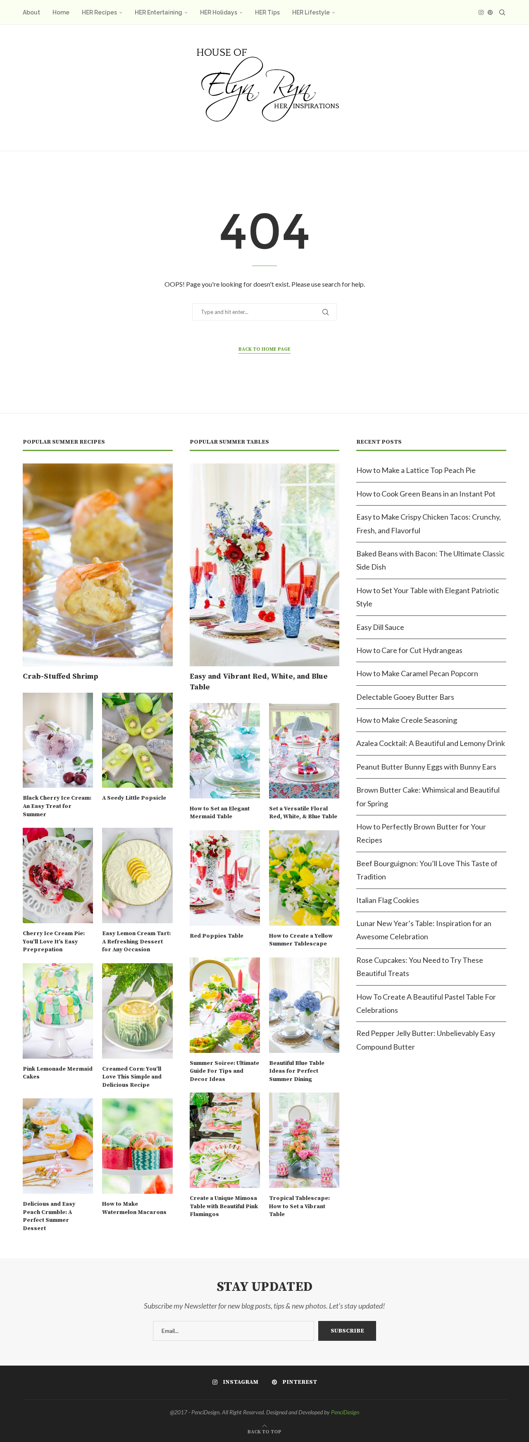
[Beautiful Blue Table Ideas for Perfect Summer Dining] (304, 1005)
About (31, 12)
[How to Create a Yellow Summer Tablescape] (304, 878)
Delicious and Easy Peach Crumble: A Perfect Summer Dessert (49, 1216)
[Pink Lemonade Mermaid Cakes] (58, 1011)
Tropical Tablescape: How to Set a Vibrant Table (299, 1206)
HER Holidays (218, 12)
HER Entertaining (158, 12)
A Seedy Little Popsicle (134, 798)
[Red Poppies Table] (225, 878)
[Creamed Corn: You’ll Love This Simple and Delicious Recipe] (137, 1011)
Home (60, 12)
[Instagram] (481, 12)
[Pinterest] (490, 12)
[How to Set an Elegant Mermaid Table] (225, 750)
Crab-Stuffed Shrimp (60, 676)
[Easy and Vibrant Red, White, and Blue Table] (265, 564)
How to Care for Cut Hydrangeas (409, 650)
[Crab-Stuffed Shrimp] (98, 564)
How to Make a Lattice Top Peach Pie (416, 470)
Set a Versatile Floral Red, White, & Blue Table (303, 813)
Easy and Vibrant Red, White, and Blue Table (259, 681)
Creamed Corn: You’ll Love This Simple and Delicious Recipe (132, 1077)
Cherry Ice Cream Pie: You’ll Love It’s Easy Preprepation (54, 941)
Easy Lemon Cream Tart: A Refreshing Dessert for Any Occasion (136, 941)
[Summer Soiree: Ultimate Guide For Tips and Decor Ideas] (225, 1005)
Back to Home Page (264, 349)
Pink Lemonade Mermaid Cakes (58, 1073)
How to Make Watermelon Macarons (134, 1208)
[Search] (502, 12)
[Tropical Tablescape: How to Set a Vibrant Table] (304, 1140)
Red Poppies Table (216, 936)
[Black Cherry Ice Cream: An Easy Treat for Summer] (58, 740)
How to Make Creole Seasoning (406, 720)
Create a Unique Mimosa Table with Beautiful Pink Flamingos (224, 1206)
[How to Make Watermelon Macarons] (137, 1146)
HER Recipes (99, 12)
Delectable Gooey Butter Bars (405, 696)
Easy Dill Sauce (380, 627)
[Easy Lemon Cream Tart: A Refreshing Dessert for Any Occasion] (137, 875)
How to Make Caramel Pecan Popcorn (417, 673)
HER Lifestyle (311, 12)
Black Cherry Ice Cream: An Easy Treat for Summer (57, 806)
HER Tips (267, 12)
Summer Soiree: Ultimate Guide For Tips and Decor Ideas (224, 1071)
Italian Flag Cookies (387, 900)
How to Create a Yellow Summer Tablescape (301, 940)
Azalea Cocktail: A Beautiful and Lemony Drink (430, 743)
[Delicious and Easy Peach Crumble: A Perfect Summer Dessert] (58, 1146)
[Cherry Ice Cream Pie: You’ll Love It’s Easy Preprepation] (58, 875)
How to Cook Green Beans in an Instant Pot (426, 493)
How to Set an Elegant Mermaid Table (220, 813)
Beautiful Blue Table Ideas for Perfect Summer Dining (296, 1071)
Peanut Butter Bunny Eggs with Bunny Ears (426, 766)
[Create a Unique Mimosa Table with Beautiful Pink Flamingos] (225, 1140)
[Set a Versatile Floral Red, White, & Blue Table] (304, 750)
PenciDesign (345, 1412)
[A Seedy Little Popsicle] (137, 740)
